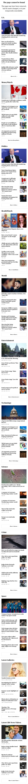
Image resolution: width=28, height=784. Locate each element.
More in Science (13, 526)
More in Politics (13, 205)
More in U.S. (13, 76)
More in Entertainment (13, 397)
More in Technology (13, 461)
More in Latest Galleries (13, 716)
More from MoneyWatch (13, 140)
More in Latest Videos (13, 780)
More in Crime (13, 590)
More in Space (13, 654)
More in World (13, 334)
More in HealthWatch (13, 269)
